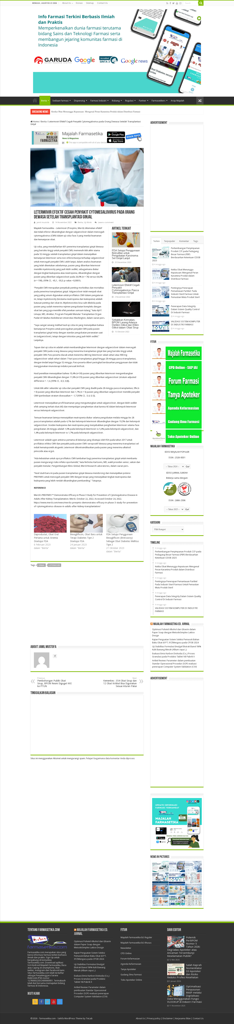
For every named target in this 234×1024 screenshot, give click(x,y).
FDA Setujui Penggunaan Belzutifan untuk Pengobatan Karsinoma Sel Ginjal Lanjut (126, 254)
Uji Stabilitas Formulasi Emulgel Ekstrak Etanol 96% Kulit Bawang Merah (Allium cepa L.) (89, 967)
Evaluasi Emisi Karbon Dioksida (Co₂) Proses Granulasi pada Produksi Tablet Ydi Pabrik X (91, 978)
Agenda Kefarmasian (131, 964)
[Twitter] (173, 3)
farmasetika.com (47, 1018)
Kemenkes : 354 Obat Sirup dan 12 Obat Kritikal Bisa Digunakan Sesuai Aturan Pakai (120, 682)
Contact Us (102, 3)
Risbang (116, 100)
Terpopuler (169, 241)
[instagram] (180, 3)
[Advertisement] (87, 607)
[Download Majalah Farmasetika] (87, 137)
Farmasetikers (158, 100)
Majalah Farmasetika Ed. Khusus (136, 942)
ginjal (42, 565)
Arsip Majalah (177, 100)
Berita (44, 100)
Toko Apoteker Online (131, 980)
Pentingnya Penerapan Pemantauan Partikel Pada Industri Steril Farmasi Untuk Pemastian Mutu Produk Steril (102, 111)
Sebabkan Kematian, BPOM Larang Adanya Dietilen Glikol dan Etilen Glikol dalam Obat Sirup (125, 323)
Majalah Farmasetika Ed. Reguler (136, 937)
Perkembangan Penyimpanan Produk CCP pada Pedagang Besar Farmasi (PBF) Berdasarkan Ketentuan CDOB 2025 (176, 254)
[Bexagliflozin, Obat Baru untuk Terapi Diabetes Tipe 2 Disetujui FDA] (86, 523)
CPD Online (126, 953)
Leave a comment (106, 222)
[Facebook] (170, 3)
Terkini (156, 241)
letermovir (54, 565)
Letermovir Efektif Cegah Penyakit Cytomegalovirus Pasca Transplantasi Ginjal (126, 289)
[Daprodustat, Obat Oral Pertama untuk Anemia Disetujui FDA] (50, 523)
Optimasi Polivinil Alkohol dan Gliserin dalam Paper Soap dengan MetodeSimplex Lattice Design (174, 632)
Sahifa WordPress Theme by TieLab (75, 1018)
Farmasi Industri (98, 100)
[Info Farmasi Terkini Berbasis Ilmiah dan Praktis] (117, 50)
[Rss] (167, 3)
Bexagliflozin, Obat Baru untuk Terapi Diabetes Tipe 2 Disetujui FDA (86, 538)
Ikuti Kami (34, 994)
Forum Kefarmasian (130, 958)
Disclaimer (168, 1018)
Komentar (184, 241)
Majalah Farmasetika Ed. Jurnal (171, 624)
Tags (195, 241)
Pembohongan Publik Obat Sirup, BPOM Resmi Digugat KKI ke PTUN (54, 682)
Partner (142, 100)
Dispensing (79, 100)
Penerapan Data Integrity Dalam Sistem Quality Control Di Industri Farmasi (185, 309)
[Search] (201, 3)
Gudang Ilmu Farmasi (131, 974)
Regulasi (129, 100)
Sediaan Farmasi (60, 100)
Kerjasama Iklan (183, 1018)
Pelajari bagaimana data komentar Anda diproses (110, 758)
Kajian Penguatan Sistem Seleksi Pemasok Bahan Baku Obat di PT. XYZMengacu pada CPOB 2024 (90, 956)
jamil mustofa (43, 222)
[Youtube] (177, 3)
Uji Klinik (88, 222)
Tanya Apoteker (128, 969)
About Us (66, 3)
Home (34, 100)
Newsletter (126, 948)
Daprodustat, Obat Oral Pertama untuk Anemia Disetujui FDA (46, 538)
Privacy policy (153, 1018)
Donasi (79, 3)
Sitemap (90, 3)
